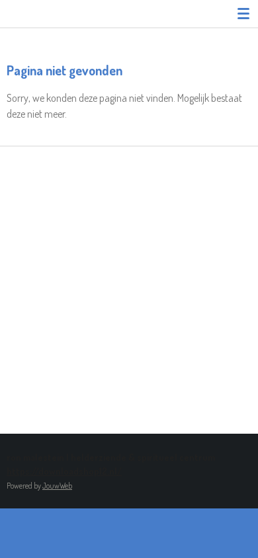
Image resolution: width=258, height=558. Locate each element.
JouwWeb (57, 486)
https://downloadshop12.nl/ (64, 471)
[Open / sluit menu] (243, 13)
